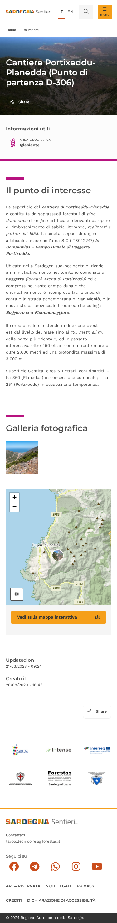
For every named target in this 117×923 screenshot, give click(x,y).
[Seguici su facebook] (14, 866)
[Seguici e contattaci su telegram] (35, 866)
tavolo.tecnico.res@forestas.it (33, 841)
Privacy (86, 886)
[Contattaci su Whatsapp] (55, 866)
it (61, 11)
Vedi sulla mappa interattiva (47, 617)
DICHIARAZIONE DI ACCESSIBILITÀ (61, 900)
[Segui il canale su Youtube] (97, 866)
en (70, 11)
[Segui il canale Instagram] (76, 866)
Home (11, 30)
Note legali (58, 886)
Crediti (14, 900)
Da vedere (30, 30)
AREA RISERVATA (23, 886)
